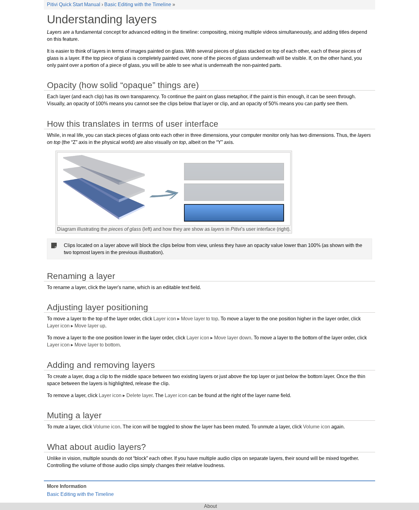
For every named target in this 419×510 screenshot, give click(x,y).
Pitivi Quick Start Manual (73, 4)
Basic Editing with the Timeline (137, 4)
